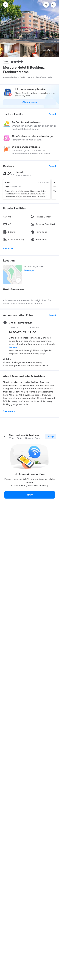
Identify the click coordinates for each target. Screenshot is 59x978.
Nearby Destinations (13, 289)
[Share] (53, 5)
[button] (12, 274)
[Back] (5, 5)
